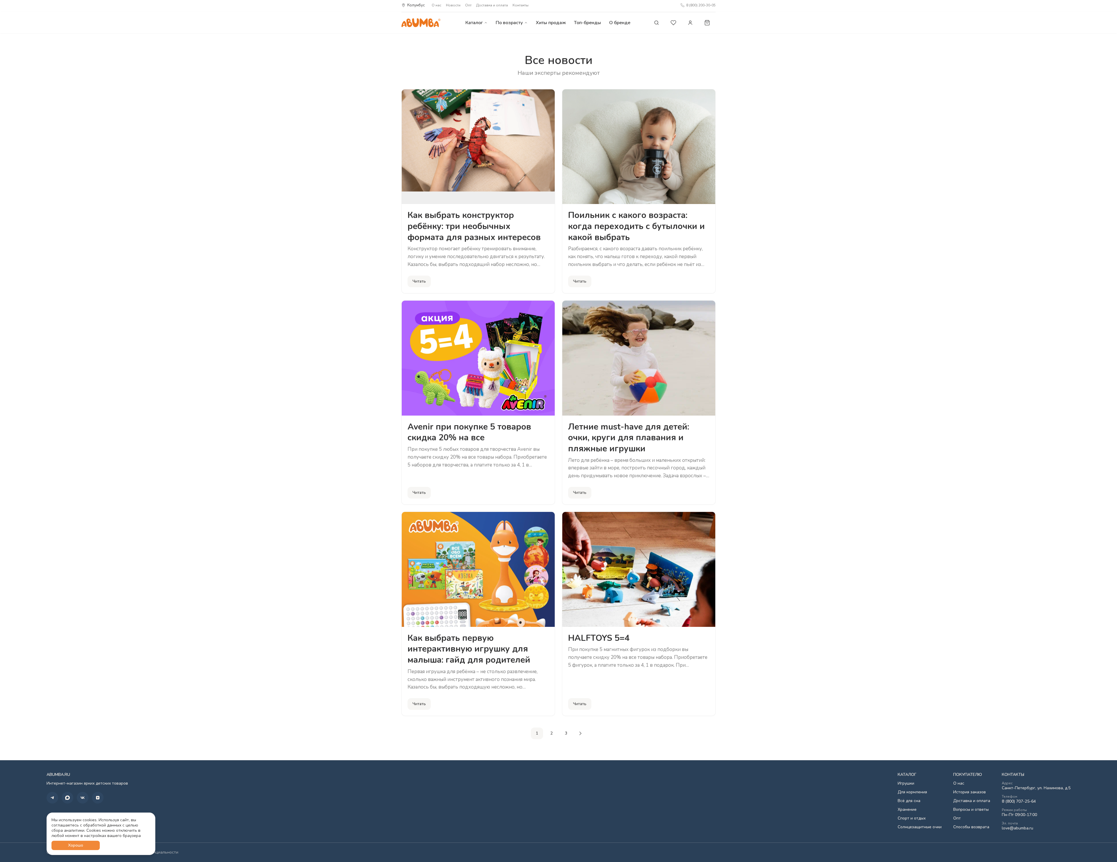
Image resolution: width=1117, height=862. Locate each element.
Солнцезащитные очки (920, 827)
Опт (468, 5)
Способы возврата (971, 827)
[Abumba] (420, 22)
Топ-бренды (587, 22)
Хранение (907, 809)
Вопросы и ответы (971, 809)
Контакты (521, 5)
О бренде (619, 22)
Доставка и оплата (492, 5)
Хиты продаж (551, 22)
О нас (436, 5)
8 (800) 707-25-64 (1019, 801)
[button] (52, 798)
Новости (453, 5)
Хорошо (75, 845)
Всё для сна (909, 801)
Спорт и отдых (912, 818)
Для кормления (912, 792)
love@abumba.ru (1017, 828)
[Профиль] (690, 23)
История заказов (969, 792)
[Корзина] (707, 23)
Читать (419, 281)
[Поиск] (656, 23)
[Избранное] (673, 23)
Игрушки (906, 783)
